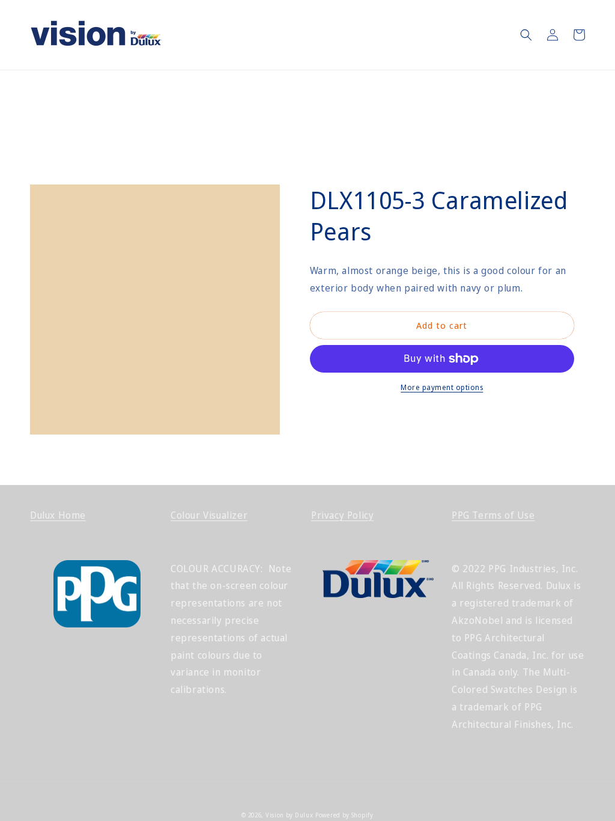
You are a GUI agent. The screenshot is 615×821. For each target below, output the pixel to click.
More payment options (442, 387)
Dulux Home (58, 515)
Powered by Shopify (344, 815)
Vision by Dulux (289, 815)
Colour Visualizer (209, 515)
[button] (526, 35)
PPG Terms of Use (493, 515)
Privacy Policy (342, 515)
